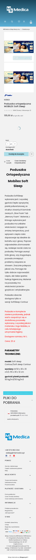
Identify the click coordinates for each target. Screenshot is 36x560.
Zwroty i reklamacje (11, 466)
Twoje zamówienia (11, 480)
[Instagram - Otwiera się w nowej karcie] (10, 455)
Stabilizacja (26, 29)
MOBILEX (7, 100)
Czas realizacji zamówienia (14, 499)
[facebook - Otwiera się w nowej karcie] (6, 455)
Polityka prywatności (11, 508)
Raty (6, 471)
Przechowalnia (10, 485)
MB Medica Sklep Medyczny (11, 29)
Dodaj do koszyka (16, 154)
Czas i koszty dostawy (12, 496)
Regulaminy (9, 511)
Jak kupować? (9, 513)
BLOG (6, 529)
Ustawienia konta (10, 482)
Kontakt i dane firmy (11, 522)
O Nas (7, 525)
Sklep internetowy (17, 557)
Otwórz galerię (24, 58)
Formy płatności (10, 494)
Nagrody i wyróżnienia (12, 527)
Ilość (7, 140)
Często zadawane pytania (13, 468)
